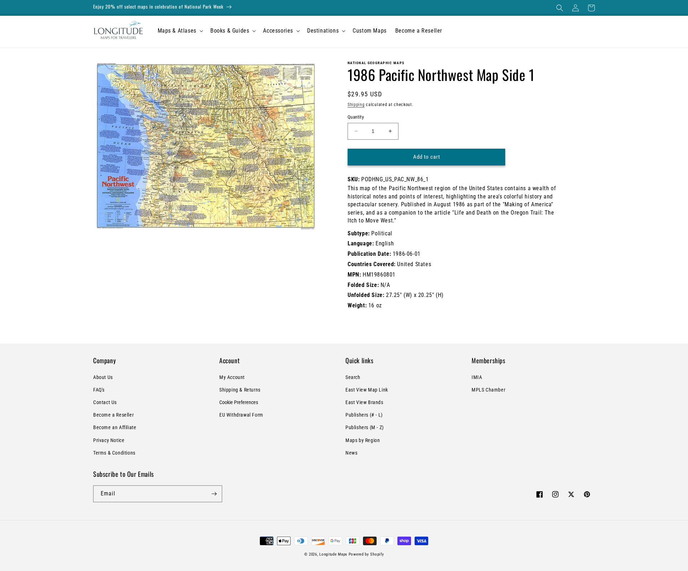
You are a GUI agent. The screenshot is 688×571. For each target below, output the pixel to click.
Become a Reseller (113, 415)
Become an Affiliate (114, 427)
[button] (560, 8)
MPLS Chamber (488, 390)
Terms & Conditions (114, 453)
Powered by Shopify (366, 554)
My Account (232, 377)
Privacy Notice (108, 440)
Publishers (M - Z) (364, 427)
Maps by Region (362, 440)
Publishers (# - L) (364, 415)
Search (352, 377)
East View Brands (364, 402)
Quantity (356, 117)
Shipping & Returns (240, 390)
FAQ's (99, 390)
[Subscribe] (214, 493)
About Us (103, 377)
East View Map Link (366, 390)
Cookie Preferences (238, 402)
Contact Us (105, 402)
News (351, 453)
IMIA (477, 377)
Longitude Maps (333, 554)
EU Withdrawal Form (241, 415)
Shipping (356, 104)
